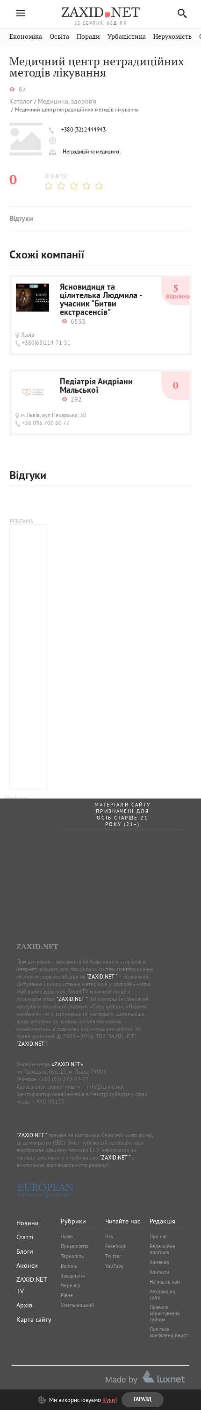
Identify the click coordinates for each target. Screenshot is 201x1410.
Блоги (24, 1251)
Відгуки (21, 219)
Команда (159, 1262)
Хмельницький (77, 1305)
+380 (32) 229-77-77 (63, 1079)
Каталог (20, 101)
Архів (24, 1305)
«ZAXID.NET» (67, 1064)
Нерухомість (172, 37)
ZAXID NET (100, 12)
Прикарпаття (74, 1246)
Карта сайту (33, 1319)
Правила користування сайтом (164, 1313)
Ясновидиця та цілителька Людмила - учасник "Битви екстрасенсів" (101, 300)
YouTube (114, 1266)
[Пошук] (180, 13)
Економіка (25, 37)
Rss (109, 1236)
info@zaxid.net (105, 1086)
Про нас (158, 1236)
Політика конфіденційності (169, 1332)
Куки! (109, 1399)
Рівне (67, 1295)
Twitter (113, 1256)
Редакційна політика (162, 1249)
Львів (66, 1236)
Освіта (59, 37)
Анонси (27, 1265)
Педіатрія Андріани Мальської (96, 386)
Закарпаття (73, 1275)
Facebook (115, 1246)
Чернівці (70, 1285)
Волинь (69, 1266)
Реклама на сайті (162, 1294)
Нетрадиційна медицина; (91, 151)
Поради (88, 37)
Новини (27, 1223)
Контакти (159, 1272)
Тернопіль (72, 1256)
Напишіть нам (165, 1281)
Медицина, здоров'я (67, 101)
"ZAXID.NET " (101, 976)
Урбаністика (127, 37)
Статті (25, 1237)
